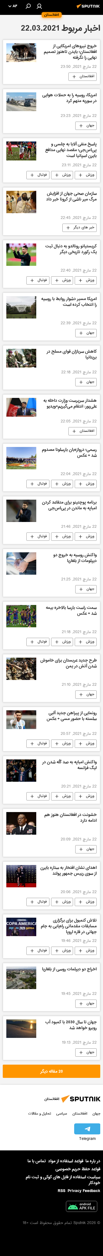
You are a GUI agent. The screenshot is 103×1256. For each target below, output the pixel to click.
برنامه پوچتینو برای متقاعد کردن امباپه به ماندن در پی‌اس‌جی (69, 506)
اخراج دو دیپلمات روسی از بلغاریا (69, 969)
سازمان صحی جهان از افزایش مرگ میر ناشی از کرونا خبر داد (71, 197)
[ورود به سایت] (39, 6)
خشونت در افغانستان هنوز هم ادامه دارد (70, 818)
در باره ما (92, 1161)
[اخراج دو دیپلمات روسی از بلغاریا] (21, 977)
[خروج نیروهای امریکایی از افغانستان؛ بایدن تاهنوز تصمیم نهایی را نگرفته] (21, 52)
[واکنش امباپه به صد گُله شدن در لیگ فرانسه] (21, 770)
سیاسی (61, 1113)
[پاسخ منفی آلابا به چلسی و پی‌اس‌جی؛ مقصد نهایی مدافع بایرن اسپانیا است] (21, 150)
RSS (61, 1191)
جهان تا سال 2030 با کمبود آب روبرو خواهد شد (71, 1025)
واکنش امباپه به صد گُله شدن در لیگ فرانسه (69, 765)
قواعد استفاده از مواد (65, 1161)
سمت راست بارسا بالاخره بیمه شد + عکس (71, 611)
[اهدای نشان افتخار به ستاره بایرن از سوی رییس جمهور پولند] (21, 876)
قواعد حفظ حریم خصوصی (77, 1169)
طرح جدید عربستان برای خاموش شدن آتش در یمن (68, 664)
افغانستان (87, 76)
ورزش (90, 175)
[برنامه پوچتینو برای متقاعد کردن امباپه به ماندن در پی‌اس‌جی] (21, 511)
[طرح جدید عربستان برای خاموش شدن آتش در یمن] (21, 669)
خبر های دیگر (84, 227)
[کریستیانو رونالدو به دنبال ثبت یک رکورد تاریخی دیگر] (21, 254)
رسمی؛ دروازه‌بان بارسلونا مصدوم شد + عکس (69, 453)
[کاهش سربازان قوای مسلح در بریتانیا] (21, 358)
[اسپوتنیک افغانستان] (89, 9)
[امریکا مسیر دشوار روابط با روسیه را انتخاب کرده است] (21, 307)
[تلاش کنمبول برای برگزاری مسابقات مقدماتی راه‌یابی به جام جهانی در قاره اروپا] (21, 927)
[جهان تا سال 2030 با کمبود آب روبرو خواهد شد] (21, 1028)
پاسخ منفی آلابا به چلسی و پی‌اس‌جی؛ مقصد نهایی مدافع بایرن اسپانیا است (71, 150)
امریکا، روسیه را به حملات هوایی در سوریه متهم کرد (69, 98)
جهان (90, 125)
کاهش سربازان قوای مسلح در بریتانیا (72, 355)
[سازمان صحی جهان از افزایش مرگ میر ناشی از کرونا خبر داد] (21, 202)
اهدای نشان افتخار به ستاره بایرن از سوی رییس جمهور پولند (68, 871)
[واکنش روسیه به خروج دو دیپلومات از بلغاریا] (21, 563)
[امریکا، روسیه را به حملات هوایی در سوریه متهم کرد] (21, 101)
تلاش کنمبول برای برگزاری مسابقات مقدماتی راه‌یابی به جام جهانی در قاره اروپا (69, 927)
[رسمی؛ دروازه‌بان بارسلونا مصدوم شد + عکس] (21, 458)
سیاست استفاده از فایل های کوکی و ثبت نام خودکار (63, 1180)
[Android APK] (81, 1207)
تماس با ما (36, 1161)
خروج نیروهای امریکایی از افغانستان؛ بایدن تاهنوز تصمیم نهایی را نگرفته (70, 52)
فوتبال (42, 175)
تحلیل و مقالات (39, 1113)
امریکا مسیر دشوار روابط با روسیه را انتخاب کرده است (69, 302)
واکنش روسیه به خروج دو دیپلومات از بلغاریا (75, 558)
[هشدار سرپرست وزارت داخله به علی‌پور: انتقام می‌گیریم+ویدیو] (21, 407)
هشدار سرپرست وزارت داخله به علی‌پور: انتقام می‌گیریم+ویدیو (70, 404)
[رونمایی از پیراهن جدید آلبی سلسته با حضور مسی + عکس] (21, 719)
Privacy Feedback (84, 1191)
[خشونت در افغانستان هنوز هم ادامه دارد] (21, 823)
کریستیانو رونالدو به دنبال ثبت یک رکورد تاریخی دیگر (71, 249)
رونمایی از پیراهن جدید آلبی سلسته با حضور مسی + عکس (72, 716)
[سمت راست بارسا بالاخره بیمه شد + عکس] (21, 616)
